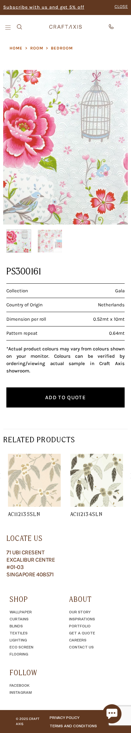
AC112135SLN (24, 514)
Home (16, 48)
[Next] (117, 147)
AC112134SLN (86, 514)
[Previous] (13, 147)
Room (36, 48)
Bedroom (62, 48)
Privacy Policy (64, 717)
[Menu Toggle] (8, 27)
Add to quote (65, 397)
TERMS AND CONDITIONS (73, 725)
